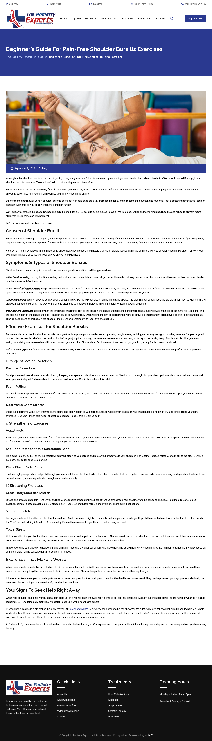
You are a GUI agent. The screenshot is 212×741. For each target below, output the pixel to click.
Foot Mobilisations (118, 694)
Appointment (195, 18)
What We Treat (109, 18)
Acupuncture (115, 705)
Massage (113, 699)
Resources (114, 716)
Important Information (84, 18)
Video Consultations (68, 711)
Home (63, 18)
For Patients (145, 18)
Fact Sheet (128, 18)
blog (44, 168)
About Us (62, 694)
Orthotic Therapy (117, 711)
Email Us (97, 3)
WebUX (149, 735)
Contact (160, 18)
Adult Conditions (66, 699)
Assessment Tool (66, 705)
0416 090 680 (199, 3)
